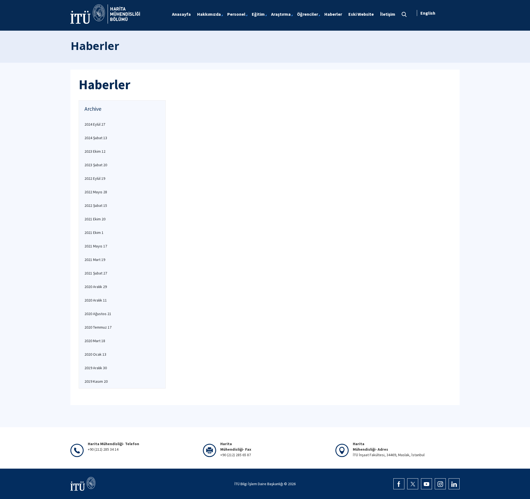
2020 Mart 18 (94, 340)
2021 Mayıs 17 (95, 246)
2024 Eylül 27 (94, 124)
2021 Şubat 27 (95, 273)
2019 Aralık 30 (95, 367)
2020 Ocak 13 (95, 354)
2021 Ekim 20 (94, 219)
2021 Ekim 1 (94, 232)
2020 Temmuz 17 (98, 327)
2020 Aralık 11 (95, 300)
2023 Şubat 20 (95, 164)
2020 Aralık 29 (95, 286)
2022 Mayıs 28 (95, 191)
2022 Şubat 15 (95, 205)
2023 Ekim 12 (94, 151)
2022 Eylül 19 (94, 178)
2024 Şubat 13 (95, 137)
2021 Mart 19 (94, 259)
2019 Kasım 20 (96, 381)
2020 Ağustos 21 (97, 313)
